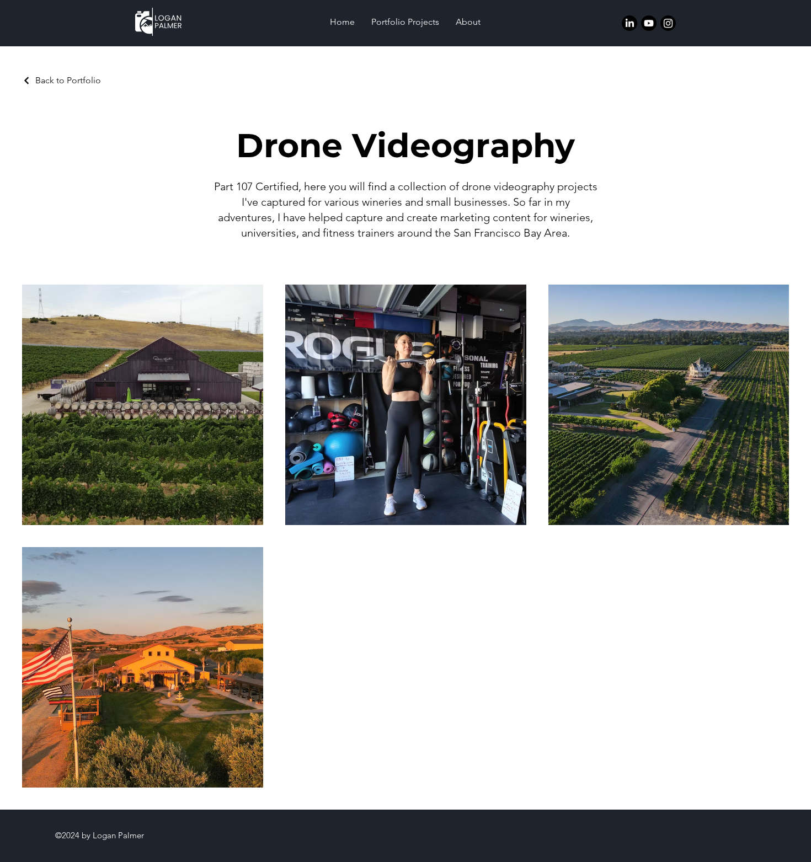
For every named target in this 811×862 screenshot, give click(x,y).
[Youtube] (649, 23)
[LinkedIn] (629, 23)
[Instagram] (668, 23)
